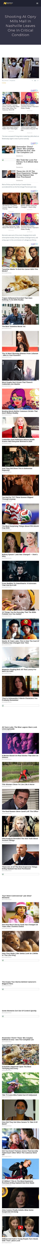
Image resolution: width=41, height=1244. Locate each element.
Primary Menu (37, 3)
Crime (4, 83)
